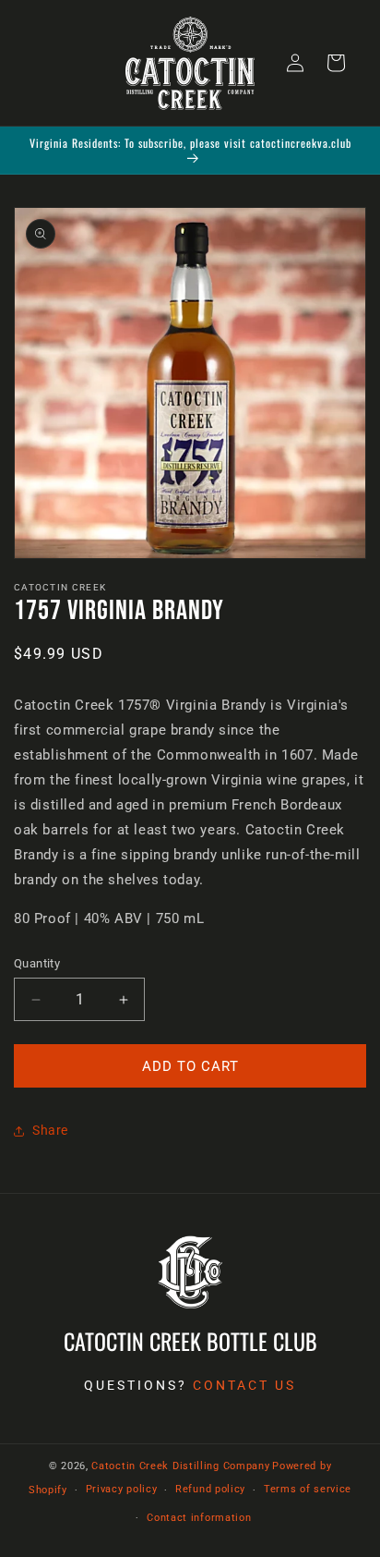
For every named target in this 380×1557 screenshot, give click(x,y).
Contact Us (244, 1385)
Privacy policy (122, 1489)
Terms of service (307, 1489)
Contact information (199, 1518)
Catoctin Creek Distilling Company (180, 1466)
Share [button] (50, 1130)
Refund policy (210, 1489)
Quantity (37, 963)
